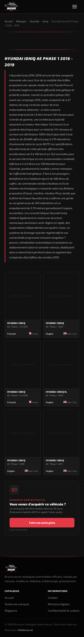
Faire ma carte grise (42, 522)
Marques (21, 21)
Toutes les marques (17, 604)
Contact (52, 597)
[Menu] (76, 7)
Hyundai (34, 21)
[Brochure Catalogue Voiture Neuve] (12, 6)
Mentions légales (59, 604)
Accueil (9, 21)
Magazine (11, 610)
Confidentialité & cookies (63, 610)
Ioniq (45, 21)
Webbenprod (25, 630)
